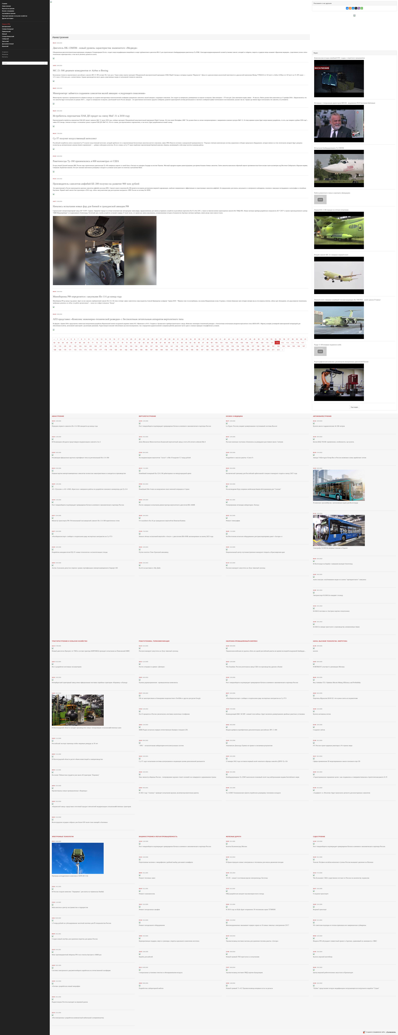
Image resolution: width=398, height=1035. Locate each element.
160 (268, 346)
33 (186, 339)
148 (207, 346)
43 (229, 339)
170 (65, 350)
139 (161, 346)
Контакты (5, 57)
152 (227, 346)
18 (123, 339)
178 (105, 350)
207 (253, 350)
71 (92, 343)
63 (58, 343)
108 (257, 343)
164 (288, 346)
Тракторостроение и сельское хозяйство (14, 16)
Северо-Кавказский (8, 36)
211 (273, 350)
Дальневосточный (7, 44)
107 (252, 343)
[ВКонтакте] (347, 8)
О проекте (5, 52)
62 (54, 343)
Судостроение (319, 836)
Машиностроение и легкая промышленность (158, 836)
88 (165, 343)
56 (284, 339)
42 (225, 339)
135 (141, 346)
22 (140, 339)
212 (278, 350)
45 (237, 339)
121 (70, 346)
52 (267, 339)
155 (242, 346)
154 (237, 346)
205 (242, 350)
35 (195, 339)
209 (263, 350)
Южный (4, 34)
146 (197, 346)
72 (97, 343)
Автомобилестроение (8, 13)
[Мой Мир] (353, 8)
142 (176, 346)
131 (121, 346)
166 (298, 346)
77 (118, 343)
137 (151, 346)
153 (232, 346)
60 (301, 339)
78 (122, 343)
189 (161, 350)
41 (220, 339)
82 (139, 343)
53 (271, 339)
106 (247, 343)
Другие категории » (8, 18)
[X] (356, 8)
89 (169, 343)
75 (109, 343)
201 (222, 350)
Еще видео (354, 407)
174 (85, 350)
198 (207, 350)
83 (143, 343)
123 (80, 346)
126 (95, 346)
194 (187, 350)
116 (297, 343)
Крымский (5, 46)
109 (262, 343)
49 (254, 339)
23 (144, 339)
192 (176, 350)
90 (173, 343)
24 (148, 339)
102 (226, 343)
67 (75, 343)
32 (182, 339)
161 (273, 346)
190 (166, 350)
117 (302, 343)
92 (182, 343)
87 (160, 343)
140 (166, 346)
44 (233, 339)
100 (216, 343)
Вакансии (5, 54)
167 (303, 346)
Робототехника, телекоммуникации (154, 641)
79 (126, 343)
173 (80, 350)
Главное (4, 3)
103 (231, 343)
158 (258, 346)
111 (272, 343)
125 (90, 346)
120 (65, 346)
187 (151, 350)
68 (80, 343)
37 (203, 339)
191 (171, 350)
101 (221, 343)
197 (202, 350)
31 (178, 339)
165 (293, 346)
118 (55, 346)
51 (263, 339)
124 (85, 346)
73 (101, 343)
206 (248, 350)
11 (93, 339)
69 (84, 343)
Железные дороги (233, 836)
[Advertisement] (112, 18)
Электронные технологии (63, 836)
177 (100, 350)
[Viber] (359, 8)
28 (165, 339)
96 (199, 343)
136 (146, 346)
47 (246, 339)
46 (242, 339)
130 (116, 346)
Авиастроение (6, 6)
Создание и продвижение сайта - (381, 1032)
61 (305, 339)
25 (152, 339)
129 (110, 346)
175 (90, 350)
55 (280, 339)
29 (169, 339)
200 (217, 350)
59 (297, 339)
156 (248, 346)
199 (212, 350)
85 (152, 343)
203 (232, 350)
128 (105, 346)
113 (282, 343)
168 (55, 350)
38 (208, 339)
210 (268, 350)
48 (250, 339)
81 (135, 343)
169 (60, 350)
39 (212, 339)
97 (203, 343)
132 (126, 346)
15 (110, 339)
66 (71, 343)
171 (70, 350)
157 (253, 346)
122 (75, 346)
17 (118, 339)
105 (241, 343)
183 (131, 350)
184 (136, 350)
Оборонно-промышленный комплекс (242, 641)
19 (127, 339)
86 (156, 343)
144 (187, 346)
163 (283, 346)
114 (287, 343)
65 (67, 343)
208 (258, 350)
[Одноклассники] (350, 8)
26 (157, 339)
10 (89, 339)
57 (288, 339)
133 (131, 346)
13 (101, 339)
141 (171, 346)
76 (114, 343)
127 (100, 346)
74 (105, 343)
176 (95, 350)
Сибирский (5, 39)
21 (135, 339)
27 (161, 339)
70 (88, 343)
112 (277, 343)
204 (237, 350)
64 (63, 343)
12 (97, 339)
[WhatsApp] (361, 8)
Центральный (6, 26)
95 (194, 343)
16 (114, 339)
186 (146, 350)
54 (276, 339)
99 (211, 343)
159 (263, 346)
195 (192, 350)
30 (174, 339)
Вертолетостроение (8, 8)
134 (136, 346)
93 (186, 343)
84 (148, 343)
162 (278, 346)
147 (202, 346)
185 (141, 350)
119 (60, 346)
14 (106, 339)
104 (236, 343)
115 (292, 343)
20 (131, 339)
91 (177, 343)
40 (216, 339)
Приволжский (6, 31)
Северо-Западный (7, 29)
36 (199, 339)
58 (293, 339)
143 (182, 346)
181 (121, 350)
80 (131, 343)
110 (267, 343)
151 (222, 346)
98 (207, 343)
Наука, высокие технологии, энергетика (330, 641)
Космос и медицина (8, 11)
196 (197, 350)
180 (116, 350)
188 (156, 350)
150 (217, 346)
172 (75, 350)
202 (227, 350)
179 (110, 350)
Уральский (5, 41)
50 (259, 339)
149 (212, 346)
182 (126, 350)
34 (191, 339)
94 (190, 343)
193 (182, 350)
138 (156, 346)
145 (192, 346)
